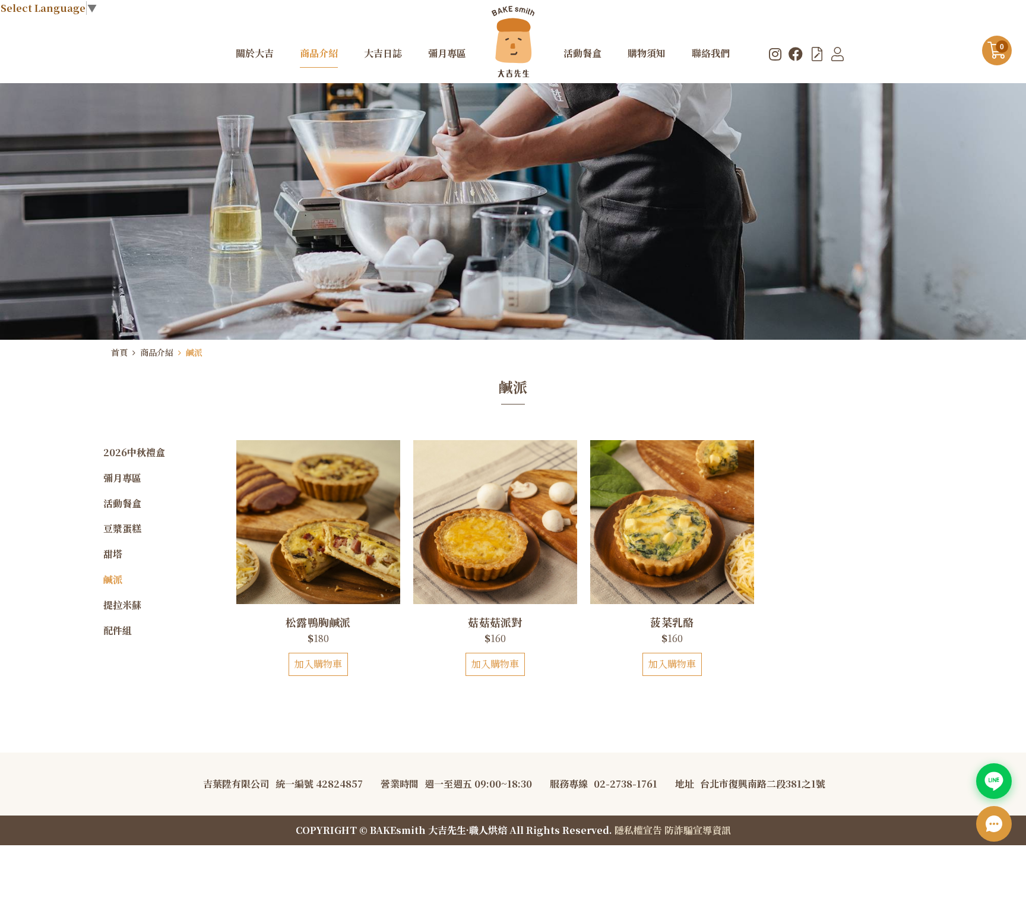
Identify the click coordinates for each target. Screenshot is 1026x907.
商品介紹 (156, 352)
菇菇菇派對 (495, 622)
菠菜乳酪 (672, 622)
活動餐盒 (122, 503)
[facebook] (795, 53)
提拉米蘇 (122, 605)
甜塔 (112, 554)
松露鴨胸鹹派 (318, 622)
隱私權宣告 (638, 830)
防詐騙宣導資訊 (697, 830)
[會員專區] (837, 53)
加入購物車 (318, 664)
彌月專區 (122, 478)
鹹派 (194, 352)
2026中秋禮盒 (134, 452)
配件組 (117, 630)
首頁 (119, 352)
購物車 (1002, 47)
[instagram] (775, 53)
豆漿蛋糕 (122, 528)
